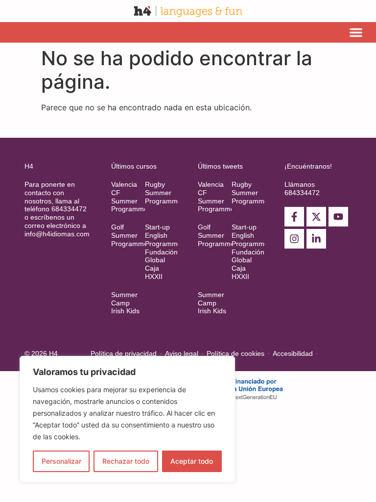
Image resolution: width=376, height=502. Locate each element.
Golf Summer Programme (129, 235)
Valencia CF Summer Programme (129, 196)
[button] (356, 32)
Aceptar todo (191, 461)
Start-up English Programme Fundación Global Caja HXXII (163, 251)
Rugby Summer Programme (163, 192)
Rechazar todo (125, 461)
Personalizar (61, 461)
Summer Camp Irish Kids (125, 303)
